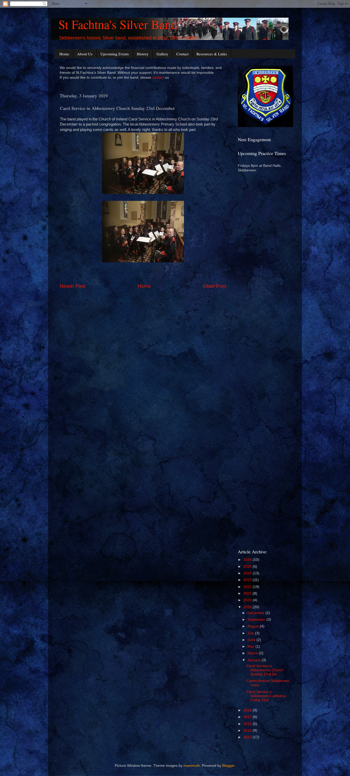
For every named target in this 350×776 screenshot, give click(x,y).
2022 (248, 587)
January (255, 660)
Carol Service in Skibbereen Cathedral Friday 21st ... (266, 696)
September (257, 620)
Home (64, 53)
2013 (248, 737)
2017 (248, 717)
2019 (248, 607)
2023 (248, 580)
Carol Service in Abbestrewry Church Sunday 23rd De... (264, 670)
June (252, 640)
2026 (248, 560)
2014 (248, 730)
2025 (248, 566)
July (251, 633)
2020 (248, 600)
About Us (84, 53)
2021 (248, 593)
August (254, 626)
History (143, 53)
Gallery (162, 53)
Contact (182, 53)
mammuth (191, 766)
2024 (248, 573)
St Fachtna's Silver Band (117, 24)
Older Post (214, 286)
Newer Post (72, 286)
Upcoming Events (114, 53)
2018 (248, 710)
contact (158, 77)
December (256, 613)
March (253, 653)
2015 (248, 724)
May (251, 646)
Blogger (228, 766)
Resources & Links (212, 53)
